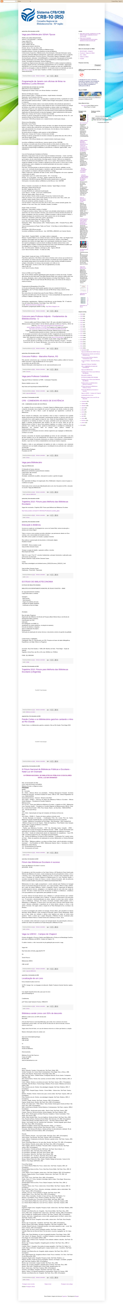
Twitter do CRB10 (84, 56)
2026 (81, 314)
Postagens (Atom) (30, 1286)
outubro (83, 403)
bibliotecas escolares (30, 712)
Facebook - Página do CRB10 (87, 53)
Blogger (77, 1296)
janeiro (83, 422)
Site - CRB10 (83, 55)
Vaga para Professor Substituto (35, 376)
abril (82, 416)
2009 (81, 425)
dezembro (84, 350)
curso (27, 576)
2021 (81, 324)
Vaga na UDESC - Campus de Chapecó (39, 934)
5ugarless (64, 1296)
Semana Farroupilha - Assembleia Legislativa (83, 170)
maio (82, 414)
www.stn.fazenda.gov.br (58, 337)
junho (83, 412)
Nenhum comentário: (40, 75)
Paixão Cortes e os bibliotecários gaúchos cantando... (89, 383)
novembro (84, 401)
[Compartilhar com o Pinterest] (57, 76)
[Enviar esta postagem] (47, 75)
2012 (81, 343)
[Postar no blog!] (52, 76)
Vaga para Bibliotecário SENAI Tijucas (38, 34)
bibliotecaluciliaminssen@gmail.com (35, 305)
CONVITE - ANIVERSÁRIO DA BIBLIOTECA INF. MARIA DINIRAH (84, 178)
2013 (81, 341)
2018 (81, 331)
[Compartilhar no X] (54, 76)
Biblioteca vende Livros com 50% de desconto (42, 1013)
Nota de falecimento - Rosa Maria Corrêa (83, 199)
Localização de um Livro (32, 978)
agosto (83, 407)
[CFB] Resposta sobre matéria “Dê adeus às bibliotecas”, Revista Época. (84, 221)
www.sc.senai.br (28, 69)
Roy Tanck (84, 105)
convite (27, 854)
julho (82, 410)
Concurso (28, 371)
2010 (81, 348)
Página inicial (48, 1284)
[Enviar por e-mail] (50, 76)
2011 (81, 346)
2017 (81, 333)
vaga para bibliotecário (31, 393)
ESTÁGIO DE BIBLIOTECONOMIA (37, 582)
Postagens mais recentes (28, 1284)
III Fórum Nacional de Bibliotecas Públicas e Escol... (89, 387)
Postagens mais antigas (67, 1284)
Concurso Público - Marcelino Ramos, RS (40, 356)
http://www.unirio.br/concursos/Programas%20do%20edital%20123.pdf (47, 329)
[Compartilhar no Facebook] (56, 76)
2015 (81, 337)
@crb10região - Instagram (86, 51)
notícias (27, 457)
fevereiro (83, 420)
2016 (81, 335)
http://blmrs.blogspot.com (52, 306)
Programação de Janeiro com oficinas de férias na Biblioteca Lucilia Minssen (43, 82)
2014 (81, 339)
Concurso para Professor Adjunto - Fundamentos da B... (89, 358)
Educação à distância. (31, 525)
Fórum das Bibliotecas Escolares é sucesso (41, 862)
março (83, 418)
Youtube (82, 58)
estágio (27, 662)
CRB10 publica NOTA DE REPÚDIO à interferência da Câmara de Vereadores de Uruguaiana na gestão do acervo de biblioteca (84, 145)
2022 (81, 322)
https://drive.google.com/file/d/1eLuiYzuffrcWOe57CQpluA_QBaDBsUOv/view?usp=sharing (90, 35)
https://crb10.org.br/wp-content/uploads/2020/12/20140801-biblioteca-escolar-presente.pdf (89, 39)
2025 (81, 316)
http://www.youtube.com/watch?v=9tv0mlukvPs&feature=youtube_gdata (40, 510)
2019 (81, 329)
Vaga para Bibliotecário (32, 462)
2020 (81, 327)
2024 (81, 318)
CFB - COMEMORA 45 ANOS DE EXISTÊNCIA (43, 400)
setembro (83, 405)
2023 (81, 320)
